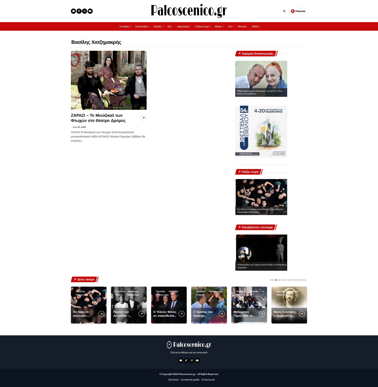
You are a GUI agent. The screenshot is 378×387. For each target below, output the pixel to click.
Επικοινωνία (208, 379)
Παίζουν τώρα (202, 26)
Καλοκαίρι (97, 291)
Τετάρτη (163, 295)
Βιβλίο (255, 26)
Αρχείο (78, 55)
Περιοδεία (84, 291)
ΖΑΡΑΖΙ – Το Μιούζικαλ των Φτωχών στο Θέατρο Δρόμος (98, 118)
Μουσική (242, 26)
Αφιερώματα (183, 26)
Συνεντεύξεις (141, 26)
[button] (304, 305)
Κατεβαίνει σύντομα (289, 295)
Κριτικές (157, 26)
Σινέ (230, 26)
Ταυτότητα (173, 379)
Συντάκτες (124, 26)
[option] (261, 79)
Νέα (169, 26)
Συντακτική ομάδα (190, 379)
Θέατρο (218, 26)
